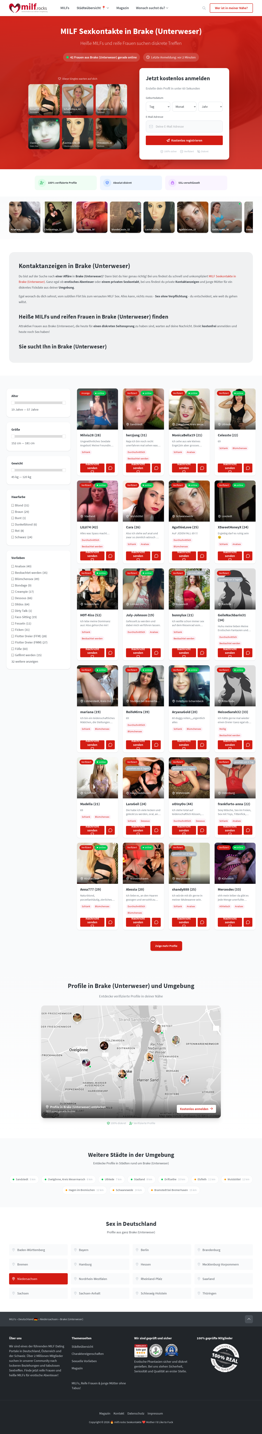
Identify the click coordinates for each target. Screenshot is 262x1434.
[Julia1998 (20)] (176, 1040)
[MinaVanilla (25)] (158, 1029)
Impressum (155, 1413)
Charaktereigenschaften (88, 1354)
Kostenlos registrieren (186, 140)
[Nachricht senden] (110, 468)
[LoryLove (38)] (86, 1063)
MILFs (64, 8)
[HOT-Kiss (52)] (122, 1074)
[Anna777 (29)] (149, 1057)
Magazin (122, 8)
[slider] (13, 403)
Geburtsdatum (154, 98)
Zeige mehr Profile (166, 946)
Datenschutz (135, 1413)
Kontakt (119, 1413)
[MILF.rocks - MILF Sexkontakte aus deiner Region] (28, 8)
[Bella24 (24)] (77, 1017)
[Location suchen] (204, 8)
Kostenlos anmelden (194, 1109)
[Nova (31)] (185, 1079)
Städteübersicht (82, 1346)
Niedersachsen (49, 1319)
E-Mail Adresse (154, 116)
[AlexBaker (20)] (104, 1046)
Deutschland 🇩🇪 (28, 1319)
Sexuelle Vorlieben (84, 1361)
